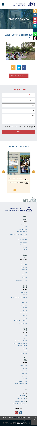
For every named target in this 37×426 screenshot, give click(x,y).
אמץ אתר (24, 348)
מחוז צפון (25, 378)
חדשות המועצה (23, 229)
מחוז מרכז (24, 368)
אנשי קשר (24, 247)
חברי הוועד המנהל (22, 239)
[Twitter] (18, 67)
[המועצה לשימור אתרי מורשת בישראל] (23, 4)
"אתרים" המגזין (23, 302)
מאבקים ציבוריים (23, 313)
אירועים (25, 338)
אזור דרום (24, 270)
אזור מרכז (24, 275)
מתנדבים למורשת (22, 346)
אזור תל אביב (23, 277)
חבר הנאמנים (23, 242)
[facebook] (20, 412)
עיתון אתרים (24, 305)
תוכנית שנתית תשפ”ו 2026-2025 (18, 234)
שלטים (25, 318)
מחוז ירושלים (24, 371)
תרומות (25, 351)
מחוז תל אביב (23, 373)
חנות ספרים (24, 353)
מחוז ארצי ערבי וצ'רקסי (21, 384)
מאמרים (25, 295)
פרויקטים (25, 315)
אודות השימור (23, 292)
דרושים (25, 250)
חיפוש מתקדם (23, 264)
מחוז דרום (24, 376)
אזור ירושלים (24, 267)
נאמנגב (25, 308)
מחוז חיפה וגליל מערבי (21, 381)
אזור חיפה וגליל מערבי (21, 280)
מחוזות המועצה (23, 365)
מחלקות (25, 226)
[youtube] (16, 412)
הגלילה (25, 310)
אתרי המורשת (23, 262)
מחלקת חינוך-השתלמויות (20, 340)
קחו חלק (25, 335)
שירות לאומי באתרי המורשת (20, 343)
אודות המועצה (23, 224)
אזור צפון (25, 272)
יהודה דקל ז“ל (23, 244)
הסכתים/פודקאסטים (22, 232)
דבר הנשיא (24, 237)
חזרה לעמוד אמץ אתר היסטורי (18, 75)
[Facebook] (24, 67)
